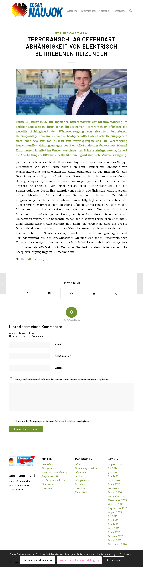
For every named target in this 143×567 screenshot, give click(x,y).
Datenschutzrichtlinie (65, 421)
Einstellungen (113, 560)
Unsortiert (81, 492)
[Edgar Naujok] (37, 11)
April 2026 (114, 480)
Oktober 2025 (116, 504)
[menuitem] (72, 11)
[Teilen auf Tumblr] (116, 293)
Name (58, 344)
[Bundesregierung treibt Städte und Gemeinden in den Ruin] (140, 283)
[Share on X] (49, 293)
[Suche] (131, 11)
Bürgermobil (49, 468)
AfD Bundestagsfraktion (71, 33)
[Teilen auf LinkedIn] (94, 293)
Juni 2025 (113, 520)
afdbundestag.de (37, 259)
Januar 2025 (115, 540)
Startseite (47, 484)
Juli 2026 (113, 468)
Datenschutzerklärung (54, 472)
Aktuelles (47, 464)
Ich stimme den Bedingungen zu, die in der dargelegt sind (52, 421)
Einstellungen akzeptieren (38, 560)
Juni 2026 (113, 472)
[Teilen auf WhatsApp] (71, 293)
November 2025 (117, 500)
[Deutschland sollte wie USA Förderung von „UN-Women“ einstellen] (3, 283)
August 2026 (115, 464)
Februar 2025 (115, 536)
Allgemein (81, 472)
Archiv (78, 476)
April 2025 (114, 528)
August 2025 (115, 512)
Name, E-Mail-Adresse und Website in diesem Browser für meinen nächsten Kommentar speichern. (62, 379)
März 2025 (114, 532)
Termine (47, 488)
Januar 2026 (115, 492)
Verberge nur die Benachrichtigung (79, 560)
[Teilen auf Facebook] (27, 293)
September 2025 (117, 508)
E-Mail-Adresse (63, 356)
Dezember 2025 (117, 496)
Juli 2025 (112, 516)
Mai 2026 (113, 476)
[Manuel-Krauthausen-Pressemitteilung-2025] (71, 92)
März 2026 (114, 484)
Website (59, 368)
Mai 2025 (113, 524)
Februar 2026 (115, 488)
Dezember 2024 (117, 544)
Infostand (80, 484)
